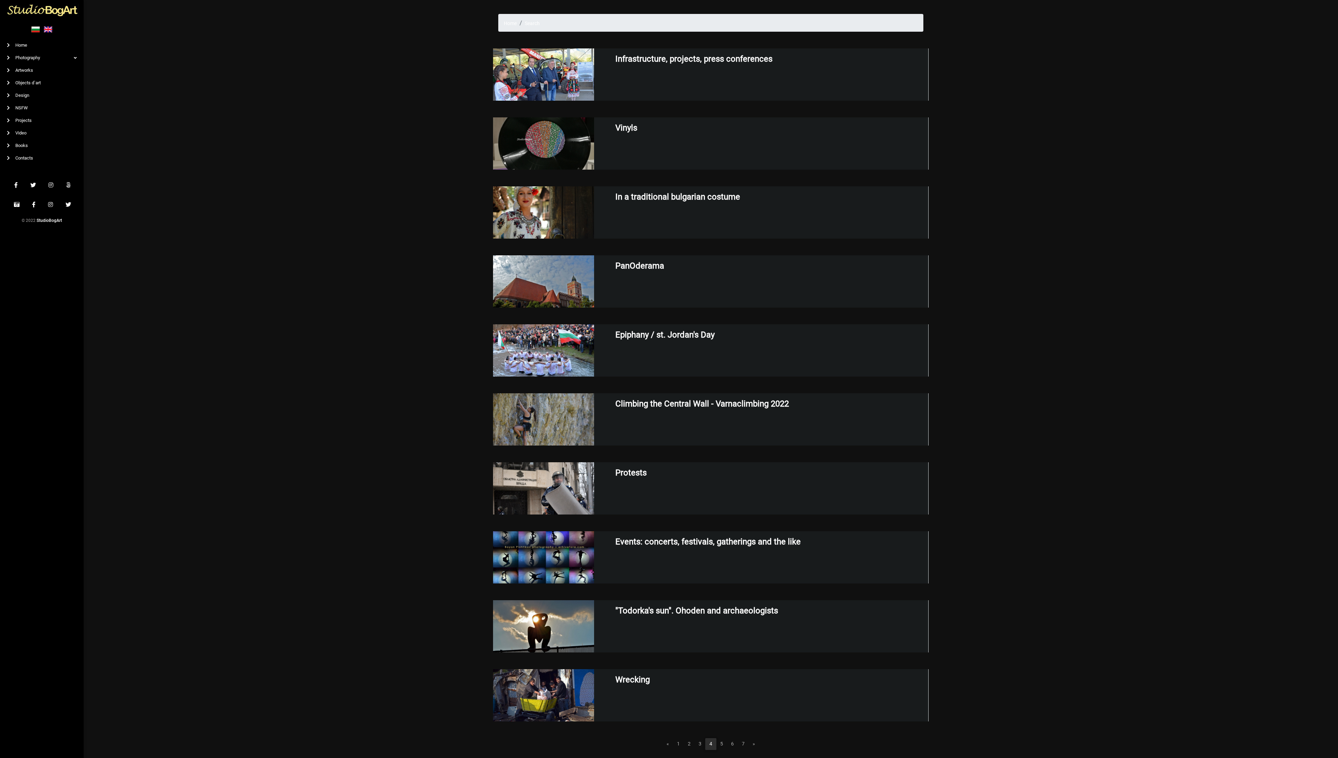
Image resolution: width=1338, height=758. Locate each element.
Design (21, 95)
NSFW (21, 107)
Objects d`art (27, 82)
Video (20, 133)
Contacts (23, 158)
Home (20, 45)
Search (532, 23)
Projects (23, 120)
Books (21, 145)
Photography (27, 57)
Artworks (23, 70)
